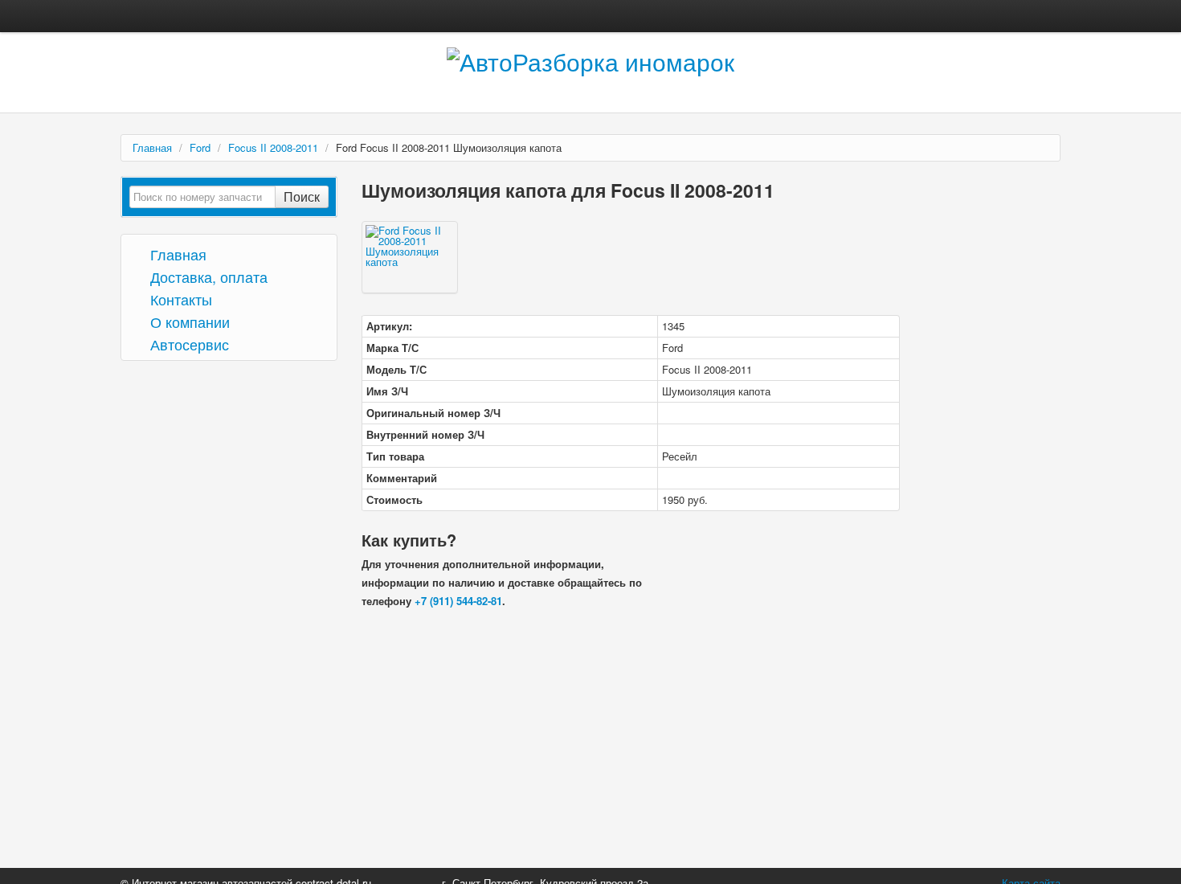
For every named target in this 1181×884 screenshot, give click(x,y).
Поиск (302, 196)
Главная (152, 147)
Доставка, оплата (207, 276)
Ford (200, 147)
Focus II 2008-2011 (273, 147)
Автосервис (187, 344)
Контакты (179, 299)
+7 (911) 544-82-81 (458, 600)
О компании (188, 321)
